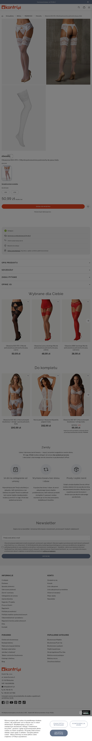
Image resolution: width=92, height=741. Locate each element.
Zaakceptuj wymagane (58, 724)
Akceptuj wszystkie (58, 733)
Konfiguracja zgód (78, 724)
